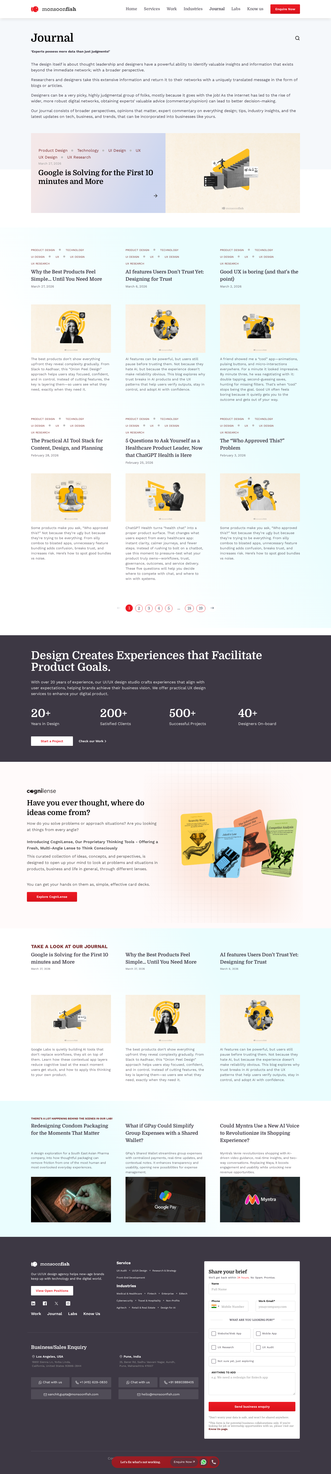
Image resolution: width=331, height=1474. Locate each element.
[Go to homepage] (53, 9)
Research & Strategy (164, 1270)
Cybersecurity (125, 1300)
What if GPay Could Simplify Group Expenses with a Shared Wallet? (162, 1133)
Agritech (121, 1307)
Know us (255, 9)
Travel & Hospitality (149, 1300)
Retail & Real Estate (143, 1307)
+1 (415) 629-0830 (93, 1382)
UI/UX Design (139, 1270)
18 (189, 608)
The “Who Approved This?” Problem (252, 444)
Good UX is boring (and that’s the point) (259, 275)
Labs (235, 9)
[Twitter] (56, 1303)
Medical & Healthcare (129, 1293)
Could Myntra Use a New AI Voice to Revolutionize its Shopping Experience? (259, 1133)
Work (172, 9)
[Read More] (71, 328)
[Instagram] (68, 1303)
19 (201, 608)
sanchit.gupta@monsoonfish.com (72, 1394)
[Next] (212, 608)
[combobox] (215, 1306)
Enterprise (168, 1293)
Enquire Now (285, 9)
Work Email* (267, 1301)
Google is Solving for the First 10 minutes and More (69, 958)
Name (215, 1284)
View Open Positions (52, 1291)
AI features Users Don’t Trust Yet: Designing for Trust (165, 275)
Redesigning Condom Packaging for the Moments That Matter (69, 1129)
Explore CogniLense (52, 897)
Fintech (151, 1293)
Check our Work (91, 741)
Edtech (183, 1293)
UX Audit (122, 1270)
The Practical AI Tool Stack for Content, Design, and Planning (67, 444)
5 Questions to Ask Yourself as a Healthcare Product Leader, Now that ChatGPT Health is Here (164, 448)
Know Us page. (218, 1429)
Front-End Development (131, 1277)
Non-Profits (173, 1300)
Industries (193, 9)
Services (152, 9)
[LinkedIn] (33, 1303)
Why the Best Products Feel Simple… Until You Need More (66, 275)
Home (131, 9)
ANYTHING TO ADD (224, 1372)
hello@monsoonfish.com (160, 1394)
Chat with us (52, 1382)
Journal (217, 9)
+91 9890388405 (180, 1382)
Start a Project (52, 741)
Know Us (91, 1313)
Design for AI (168, 1307)
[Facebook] (45, 1303)
